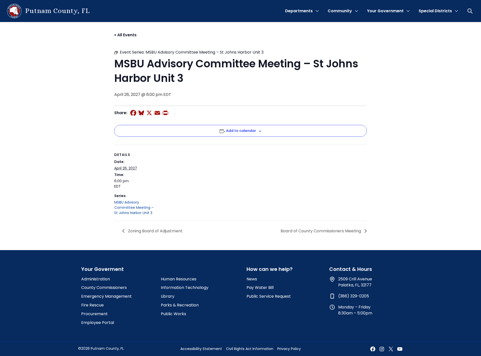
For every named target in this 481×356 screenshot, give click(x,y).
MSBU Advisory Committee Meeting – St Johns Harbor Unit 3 (134, 207)
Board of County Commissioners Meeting (321, 231)
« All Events (125, 35)
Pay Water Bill (260, 287)
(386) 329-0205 (353, 296)
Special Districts (435, 11)
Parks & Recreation (180, 305)
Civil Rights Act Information (249, 348)
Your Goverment (102, 269)
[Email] (157, 113)
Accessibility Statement (201, 348)
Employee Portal (97, 322)
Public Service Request (269, 296)
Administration (95, 279)
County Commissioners (104, 287)
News (252, 279)
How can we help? (270, 269)
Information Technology (184, 287)
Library (167, 296)
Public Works (173, 314)
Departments (299, 11)
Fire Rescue (92, 305)
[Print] (165, 113)
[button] (470, 11)
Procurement (94, 314)
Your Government (385, 11)
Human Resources (178, 279)
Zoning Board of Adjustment (155, 231)
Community (340, 11)
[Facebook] (133, 113)
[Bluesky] (141, 113)
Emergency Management (106, 296)
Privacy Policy (289, 348)
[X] (149, 113)
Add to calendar (241, 130)
